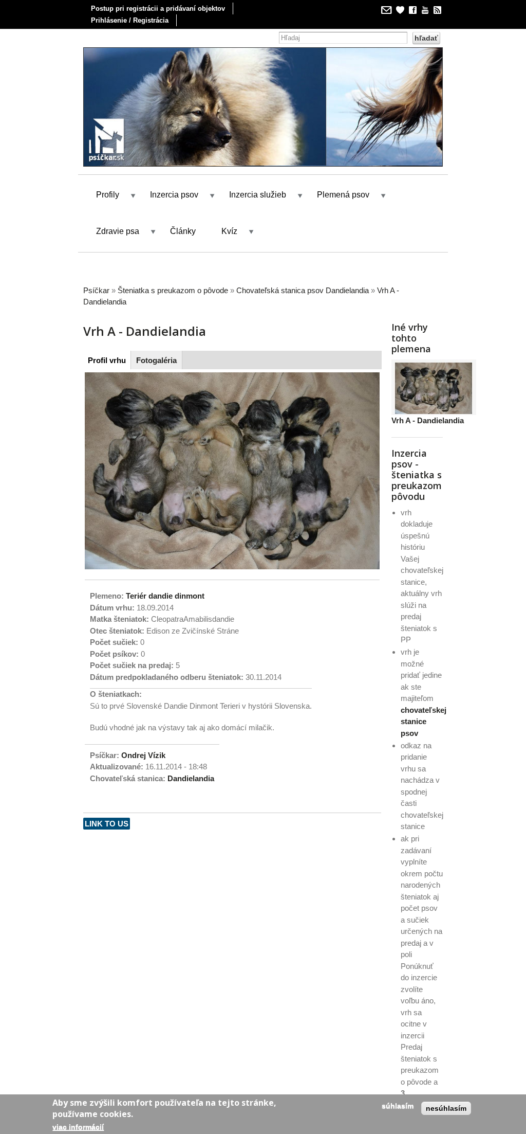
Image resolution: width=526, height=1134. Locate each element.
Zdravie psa (117, 224)
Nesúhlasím (446, 1108)
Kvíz (229, 224)
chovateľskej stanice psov (423, 714)
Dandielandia (190, 771)
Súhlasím (398, 1106)
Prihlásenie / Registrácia (129, 20)
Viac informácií (78, 1127)
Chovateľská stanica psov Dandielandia (302, 283)
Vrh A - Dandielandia (427, 413)
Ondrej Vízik (143, 748)
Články (183, 224)
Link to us (106, 816)
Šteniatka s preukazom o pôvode (173, 283)
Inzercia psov (174, 188)
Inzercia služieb (257, 188)
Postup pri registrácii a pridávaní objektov (158, 8)
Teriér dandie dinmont (165, 588)
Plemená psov (343, 188)
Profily (107, 188)
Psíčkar (96, 283)
